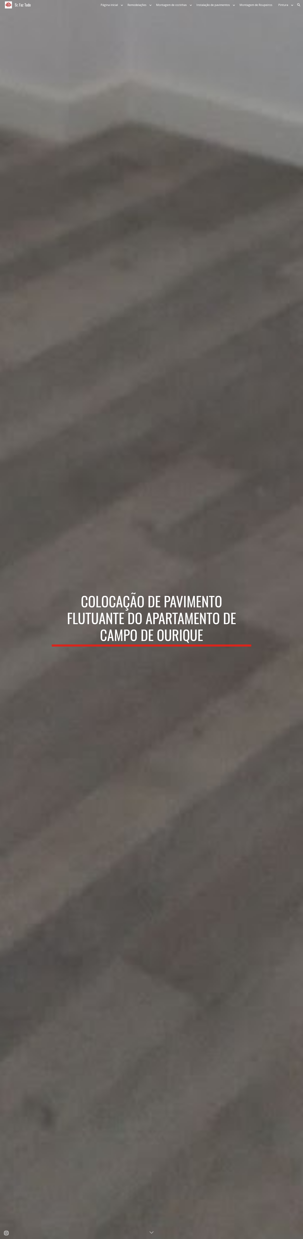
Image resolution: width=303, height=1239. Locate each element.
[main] (151, 619)
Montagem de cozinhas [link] (171, 5)
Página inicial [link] (109, 5)
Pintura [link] (283, 5)
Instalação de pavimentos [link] (213, 5)
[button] (299, 5)
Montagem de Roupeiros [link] (256, 5)
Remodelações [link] (136, 5)
